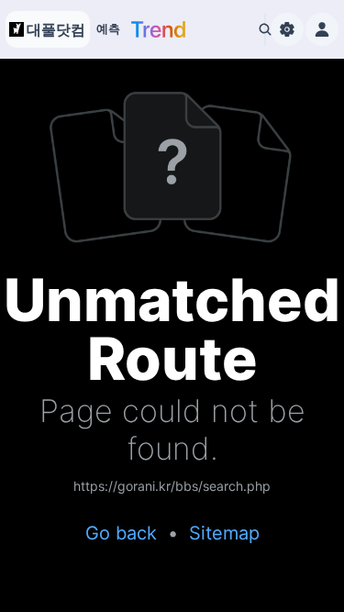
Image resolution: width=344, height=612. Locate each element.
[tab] (108, 29)
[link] (172, 487)
